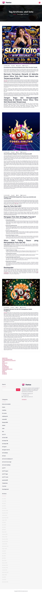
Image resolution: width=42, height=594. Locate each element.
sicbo (3, 428)
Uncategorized (5, 489)
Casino (3, 407)
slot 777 (4, 434)
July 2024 (4, 551)
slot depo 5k (4, 372)
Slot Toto (16, 203)
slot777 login (5, 474)
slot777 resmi (5, 477)
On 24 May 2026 (7, 65)
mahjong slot (5, 416)
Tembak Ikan (5, 483)
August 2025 (4, 520)
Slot (18, 152)
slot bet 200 (4, 437)
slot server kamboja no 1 (7, 458)
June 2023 (4, 579)
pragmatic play (4, 358)
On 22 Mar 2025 (6, 152)
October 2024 (4, 543)
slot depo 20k (5, 443)
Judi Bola (4, 410)
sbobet (3, 425)
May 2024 (4, 555)
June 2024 (4, 553)
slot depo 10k (5, 440)
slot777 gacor (5, 471)
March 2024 (4, 560)
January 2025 (4, 536)
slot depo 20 (4, 365)
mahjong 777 (4, 370)
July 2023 (4, 577)
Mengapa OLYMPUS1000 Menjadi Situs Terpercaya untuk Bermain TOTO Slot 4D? (20, 197)
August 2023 (4, 574)
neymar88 (4, 419)
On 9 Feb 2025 (6, 307)
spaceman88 (5, 480)
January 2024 (4, 562)
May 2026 (4, 503)
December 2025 (5, 510)
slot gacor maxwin (5, 367)
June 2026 (4, 501)
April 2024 (4, 558)
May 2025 (4, 527)
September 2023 (5, 572)
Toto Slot (19, 65)
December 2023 (5, 565)
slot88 (3, 361)
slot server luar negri (6, 461)
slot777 (3, 468)
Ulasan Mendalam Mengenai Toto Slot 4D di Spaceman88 (18, 154)
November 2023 (5, 567)
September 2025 (5, 517)
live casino (4, 413)
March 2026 (4, 508)
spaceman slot (4, 362)
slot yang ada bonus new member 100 (8, 360)
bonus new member (6, 404)
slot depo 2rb (4, 373)
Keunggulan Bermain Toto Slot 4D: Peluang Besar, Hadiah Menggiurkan (18, 310)
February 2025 (4, 534)
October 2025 (4, 515)
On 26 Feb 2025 (6, 195)
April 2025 (4, 529)
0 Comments (25, 65)
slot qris (3, 364)
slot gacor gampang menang (7, 359)
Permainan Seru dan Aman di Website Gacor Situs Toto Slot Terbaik (20, 67)
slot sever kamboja (6, 464)
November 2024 (5, 541)
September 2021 (5, 581)
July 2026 (4, 498)
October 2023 (4, 570)
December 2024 (5, 539)
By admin (13, 65)
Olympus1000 (5, 422)
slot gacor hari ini (6, 449)
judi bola (3, 371)
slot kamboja (5, 452)
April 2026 (4, 505)
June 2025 (4, 524)
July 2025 (4, 522)
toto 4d (5, 312)
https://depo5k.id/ (5, 366)
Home (14, 14)
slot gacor (4, 446)
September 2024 (5, 546)
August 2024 (4, 548)
